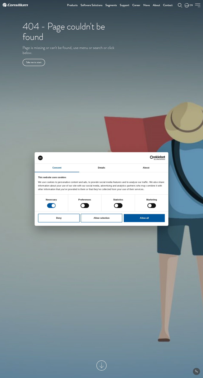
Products (72, 5)
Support (124, 5)
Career (136, 5)
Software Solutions (91, 5)
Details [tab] (101, 167)
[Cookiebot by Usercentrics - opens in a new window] (152, 158)
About (156, 5)
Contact (168, 5)
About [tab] (146, 167)
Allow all (144, 218)
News (146, 5)
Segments (111, 5)
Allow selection (102, 218)
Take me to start (33, 62)
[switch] (85, 205)
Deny (59, 218)
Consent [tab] (56, 167)
